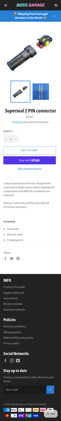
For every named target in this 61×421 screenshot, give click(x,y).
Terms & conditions (14, 327)
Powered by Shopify (36, 404)
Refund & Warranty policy (18, 338)
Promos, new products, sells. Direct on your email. (28, 379)
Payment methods (14, 310)
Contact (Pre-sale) (14, 287)
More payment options (30, 168)
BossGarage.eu (18, 404)
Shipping (17, 122)
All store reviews (12, 304)
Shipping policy (12, 332)
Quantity (8, 131)
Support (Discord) (13, 293)
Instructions (10, 298)
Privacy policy (11, 343)
